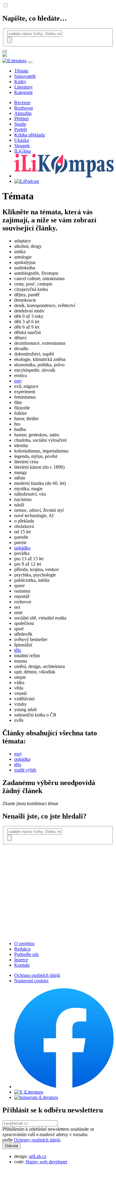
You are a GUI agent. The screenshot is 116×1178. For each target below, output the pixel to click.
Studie (20, 124)
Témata (21, 70)
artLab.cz (37, 1156)
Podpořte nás (26, 954)
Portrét (20, 129)
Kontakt (21, 965)
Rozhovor (23, 107)
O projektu (24, 943)
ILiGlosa (22, 151)
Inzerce (21, 959)
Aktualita (23, 113)
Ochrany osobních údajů (37, 1139)
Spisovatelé (25, 76)
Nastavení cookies (31, 980)
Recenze (22, 102)
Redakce (22, 948)
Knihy (20, 81)
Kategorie (23, 92)
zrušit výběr (25, 769)
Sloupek (22, 145)
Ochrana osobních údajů (37, 975)
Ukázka (21, 140)
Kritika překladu (29, 134)
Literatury (23, 86)
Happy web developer (46, 1161)
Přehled (21, 118)
